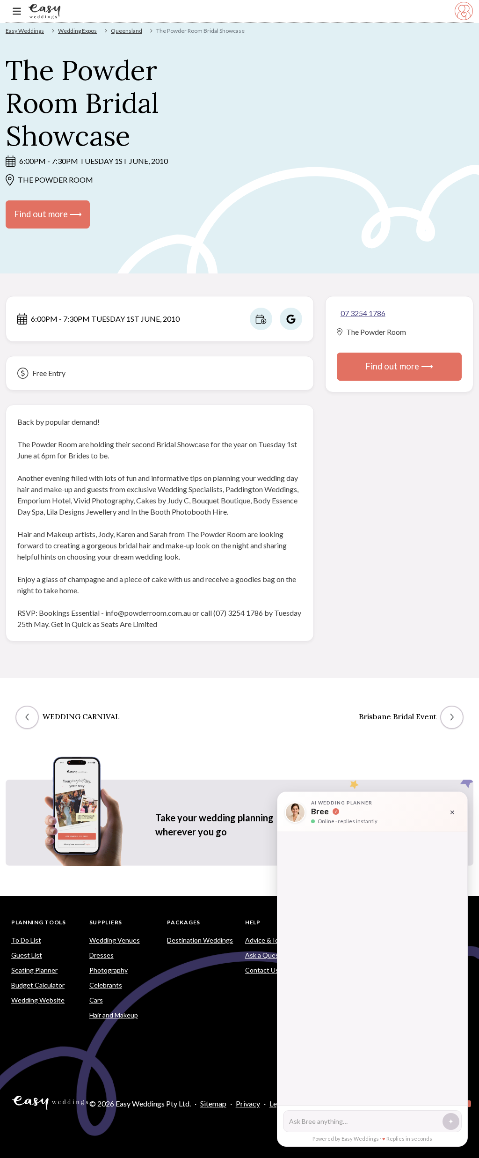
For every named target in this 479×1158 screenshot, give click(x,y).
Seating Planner (34, 970)
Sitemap (213, 1103)
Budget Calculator (38, 985)
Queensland (126, 30)
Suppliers (105, 922)
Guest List (26, 955)
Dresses (101, 955)
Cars (96, 1000)
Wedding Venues (114, 940)
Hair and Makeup (113, 1015)
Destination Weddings (200, 940)
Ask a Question (267, 955)
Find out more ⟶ (48, 214)
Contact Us (262, 970)
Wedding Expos (77, 30)
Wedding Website (38, 1000)
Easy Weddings (25, 30)
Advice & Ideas (267, 940)
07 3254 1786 (363, 313)
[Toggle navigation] (17, 11)
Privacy (248, 1103)
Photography (108, 970)
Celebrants (105, 985)
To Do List (26, 940)
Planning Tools (38, 922)
